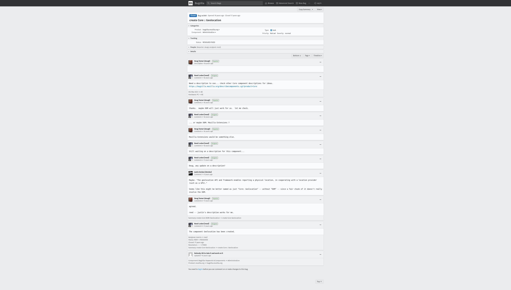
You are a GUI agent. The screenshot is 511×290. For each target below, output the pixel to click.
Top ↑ (319, 282)
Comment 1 (198, 78)
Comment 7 (198, 174)
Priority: (265, 33)
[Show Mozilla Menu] (190, 3)
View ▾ (319, 9)
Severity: (280, 33)
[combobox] (234, 3)
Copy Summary (304, 9)
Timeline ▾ (318, 56)
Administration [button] (209, 32)
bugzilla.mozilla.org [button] (211, 30)
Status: (198, 42)
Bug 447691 (202, 16)
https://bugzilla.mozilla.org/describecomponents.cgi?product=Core (223, 86)
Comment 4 (198, 131)
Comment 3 (198, 117)
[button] (317, 3)
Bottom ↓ (297, 56)
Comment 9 (198, 226)
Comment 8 (198, 201)
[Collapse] (320, 62)
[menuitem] (269, 3)
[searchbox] (234, 3)
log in (200, 269)
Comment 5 (198, 146)
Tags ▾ (307, 56)
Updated (197, 256)
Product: (198, 30)
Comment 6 (198, 160)
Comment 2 (198, 103)
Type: (267, 30)
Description (198, 63)
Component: (196, 32)
